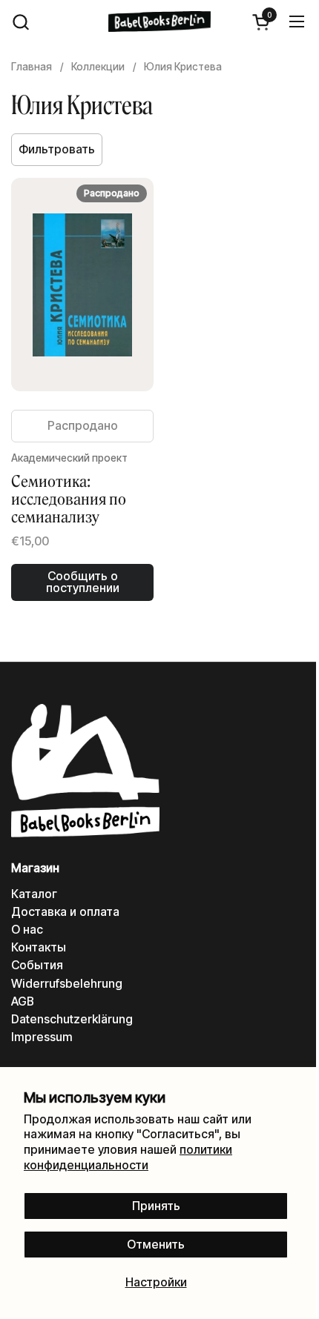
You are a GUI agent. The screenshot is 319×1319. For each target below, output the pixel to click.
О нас (27, 930)
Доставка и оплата (65, 912)
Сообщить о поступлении (82, 582)
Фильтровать (57, 149)
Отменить (156, 1244)
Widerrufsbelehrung (66, 984)
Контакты (38, 947)
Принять (156, 1206)
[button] (20, 22)
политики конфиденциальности (128, 1157)
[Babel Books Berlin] (159, 21)
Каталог (34, 894)
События (37, 965)
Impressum (42, 1037)
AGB (22, 1001)
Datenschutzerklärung (72, 1019)
